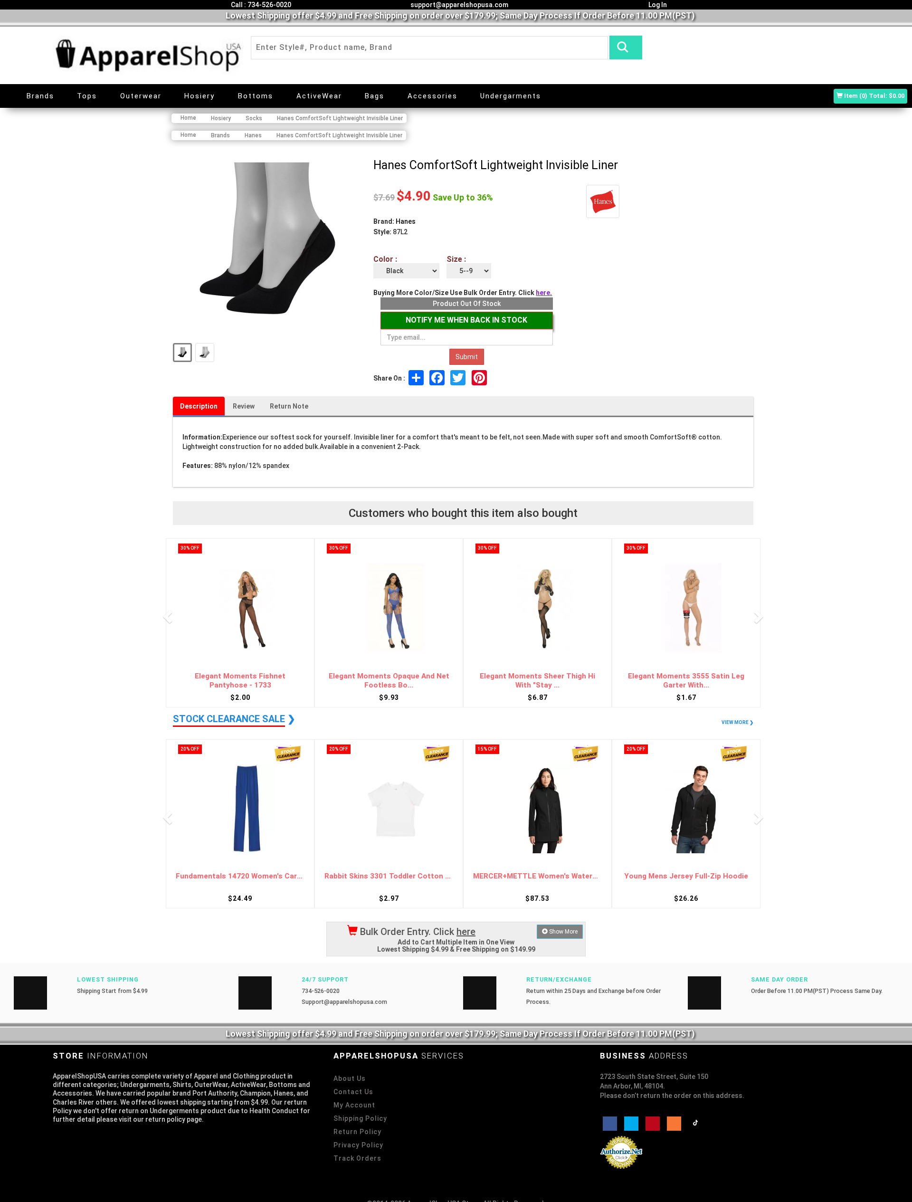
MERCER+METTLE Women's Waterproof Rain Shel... (388, 876)
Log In (657, 5)
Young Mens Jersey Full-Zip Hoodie (537, 876)
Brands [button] (40, 96)
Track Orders (357, 1158)
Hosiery (199, 96)
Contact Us (353, 1092)
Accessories (432, 96)
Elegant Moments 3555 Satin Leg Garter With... (537, 680)
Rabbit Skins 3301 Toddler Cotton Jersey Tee (240, 876)
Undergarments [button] (510, 96)
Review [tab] (244, 406)
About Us (349, 1078)
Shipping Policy (360, 1118)
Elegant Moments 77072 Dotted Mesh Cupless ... (686, 680)
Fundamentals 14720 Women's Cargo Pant (686, 876)
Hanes (406, 221)
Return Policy (357, 1131)
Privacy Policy (358, 1145)
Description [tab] (199, 406)
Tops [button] (87, 96)
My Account (354, 1105)
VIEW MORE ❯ (737, 722)
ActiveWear (319, 96)
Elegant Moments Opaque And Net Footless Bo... (240, 680)
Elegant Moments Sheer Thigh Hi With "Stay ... (388, 680)
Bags (374, 96)
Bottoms (255, 96)
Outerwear (141, 96)
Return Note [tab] (289, 406)
